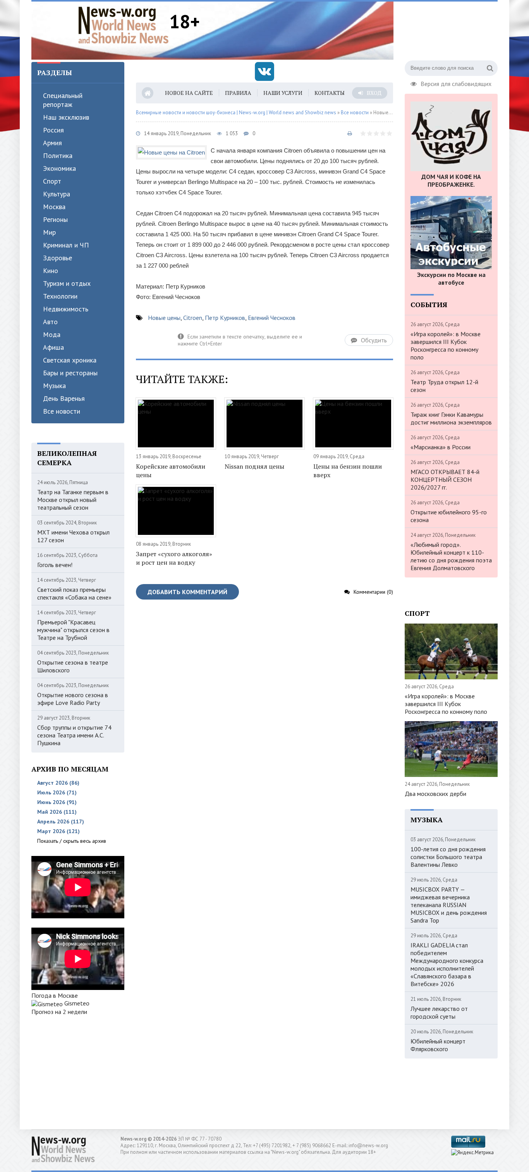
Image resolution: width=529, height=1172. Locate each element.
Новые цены (164, 317)
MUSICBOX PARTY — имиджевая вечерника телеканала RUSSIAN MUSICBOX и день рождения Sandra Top (448, 904)
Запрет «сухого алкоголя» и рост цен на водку (174, 558)
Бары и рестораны (70, 372)
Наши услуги (282, 92)
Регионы (55, 219)
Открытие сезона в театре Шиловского (72, 666)
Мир (49, 232)
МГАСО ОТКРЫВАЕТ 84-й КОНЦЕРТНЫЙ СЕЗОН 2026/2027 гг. (444, 479)
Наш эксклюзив (66, 117)
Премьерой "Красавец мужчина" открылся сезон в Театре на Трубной (73, 629)
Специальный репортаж (62, 100)
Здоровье (57, 257)
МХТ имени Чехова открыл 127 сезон (73, 536)
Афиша (53, 347)
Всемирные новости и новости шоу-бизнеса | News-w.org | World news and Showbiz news (236, 112)
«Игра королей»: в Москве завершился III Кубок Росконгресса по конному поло (445, 345)
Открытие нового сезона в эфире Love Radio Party (72, 698)
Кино (50, 270)
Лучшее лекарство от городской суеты (439, 1012)
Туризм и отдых (67, 283)
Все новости (61, 411)
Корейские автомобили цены (170, 470)
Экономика (59, 168)
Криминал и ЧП (66, 245)
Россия (53, 129)
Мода (51, 334)
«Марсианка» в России (440, 447)
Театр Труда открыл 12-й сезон (444, 386)
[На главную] (123, 24)
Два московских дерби (435, 793)
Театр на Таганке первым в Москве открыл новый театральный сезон (72, 499)
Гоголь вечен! (54, 565)
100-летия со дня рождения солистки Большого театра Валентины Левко (448, 856)
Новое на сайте (189, 92)
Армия (52, 142)
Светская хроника (69, 360)
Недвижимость (65, 308)
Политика (57, 155)
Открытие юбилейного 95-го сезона (448, 516)
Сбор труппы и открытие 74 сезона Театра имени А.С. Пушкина (74, 735)
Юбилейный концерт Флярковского (437, 1045)
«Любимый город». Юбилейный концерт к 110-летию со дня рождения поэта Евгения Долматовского (451, 556)
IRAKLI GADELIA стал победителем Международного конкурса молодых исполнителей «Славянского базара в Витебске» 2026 (446, 964)
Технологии (60, 296)
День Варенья (64, 398)
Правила (238, 92)
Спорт (52, 181)
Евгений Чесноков (271, 317)
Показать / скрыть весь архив (71, 840)
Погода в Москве (54, 995)
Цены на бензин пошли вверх (347, 470)
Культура (56, 193)
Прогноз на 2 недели (59, 1012)
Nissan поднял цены (254, 466)
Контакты (329, 92)
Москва (54, 206)
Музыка (54, 385)
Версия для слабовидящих (456, 83)
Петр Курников (225, 317)
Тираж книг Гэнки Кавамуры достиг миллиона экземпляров (451, 418)
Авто (50, 321)
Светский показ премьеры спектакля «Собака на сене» (74, 593)
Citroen (192, 317)
